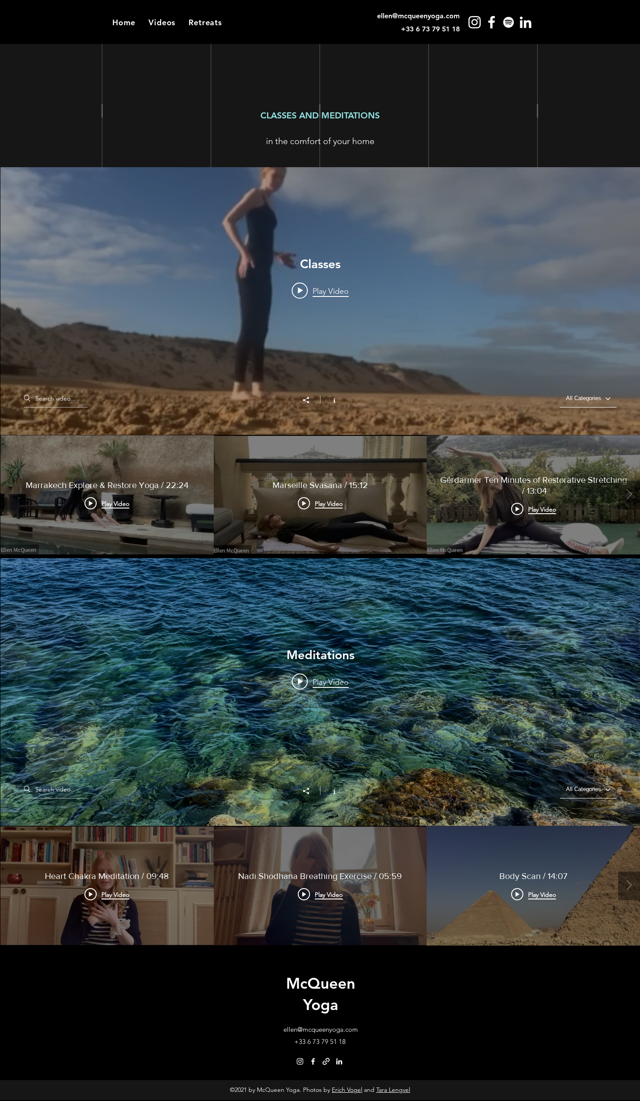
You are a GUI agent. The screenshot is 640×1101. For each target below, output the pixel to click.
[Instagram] (474, 22)
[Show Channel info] (330, 399)
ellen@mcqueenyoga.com (418, 16)
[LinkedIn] (525, 22)
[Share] (310, 400)
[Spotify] (508, 22)
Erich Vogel (347, 1090)
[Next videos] (629, 495)
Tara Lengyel (393, 1090)
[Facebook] (491, 22)
